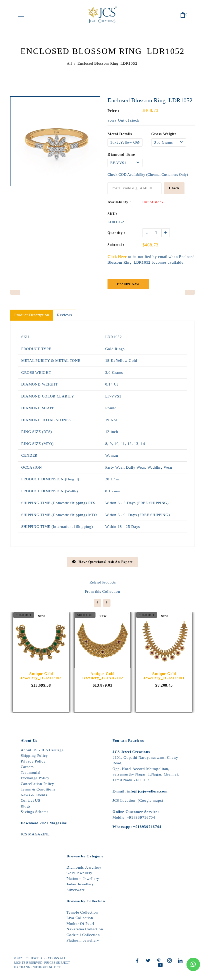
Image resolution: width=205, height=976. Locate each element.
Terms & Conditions (38, 789)
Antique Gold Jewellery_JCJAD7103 (41, 676)
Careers (27, 767)
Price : (114, 111)
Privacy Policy (33, 761)
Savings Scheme (35, 812)
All (69, 63)
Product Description (31, 315)
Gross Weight (163, 134)
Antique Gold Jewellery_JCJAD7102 (102, 676)
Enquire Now (128, 284)
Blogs (26, 806)
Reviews (64, 315)
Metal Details (120, 134)
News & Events (34, 795)
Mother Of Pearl (80, 924)
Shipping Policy (34, 756)
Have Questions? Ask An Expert (105, 562)
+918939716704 (141, 817)
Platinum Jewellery (82, 879)
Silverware (75, 890)
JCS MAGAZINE (35, 834)
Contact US (30, 800)
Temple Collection (82, 912)
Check (174, 188)
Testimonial (31, 773)
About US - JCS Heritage (42, 750)
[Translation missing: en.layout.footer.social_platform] (138, 960)
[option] (55, 141)
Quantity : (116, 233)
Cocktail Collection (83, 935)
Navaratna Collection (84, 929)
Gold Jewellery (79, 873)
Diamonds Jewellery (84, 867)
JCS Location (123, 800)
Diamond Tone (121, 154)
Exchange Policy (35, 778)
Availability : (119, 202)
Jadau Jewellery (80, 884)
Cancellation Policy (37, 784)
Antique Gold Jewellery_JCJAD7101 (163, 676)
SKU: (112, 214)
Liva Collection (79, 918)
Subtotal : (116, 245)
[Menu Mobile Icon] (21, 15)
